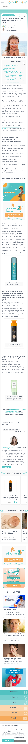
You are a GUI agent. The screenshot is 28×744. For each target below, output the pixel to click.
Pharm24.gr (21, 25)
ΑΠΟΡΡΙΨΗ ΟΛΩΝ (20, 740)
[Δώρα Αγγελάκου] (14, 440)
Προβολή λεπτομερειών (19, 737)
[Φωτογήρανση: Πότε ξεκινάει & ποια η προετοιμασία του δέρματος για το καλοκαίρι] (14, 626)
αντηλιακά (5, 429)
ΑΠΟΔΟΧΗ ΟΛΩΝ (8, 740)
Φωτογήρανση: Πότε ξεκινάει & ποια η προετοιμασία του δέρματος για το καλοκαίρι (14, 635)
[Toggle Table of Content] (22, 63)
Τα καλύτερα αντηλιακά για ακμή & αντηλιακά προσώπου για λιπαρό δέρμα (14, 70)
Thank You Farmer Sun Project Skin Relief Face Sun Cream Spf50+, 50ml (15, 82)
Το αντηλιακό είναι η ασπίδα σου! (11, 65)
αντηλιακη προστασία (14, 429)
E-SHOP (24, 2)
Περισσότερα (6, 467)
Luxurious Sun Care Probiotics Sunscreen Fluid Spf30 (14, 73)
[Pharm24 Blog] (12, 2)
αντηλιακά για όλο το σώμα (12, 412)
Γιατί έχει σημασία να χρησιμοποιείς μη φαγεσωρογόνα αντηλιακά (12, 67)
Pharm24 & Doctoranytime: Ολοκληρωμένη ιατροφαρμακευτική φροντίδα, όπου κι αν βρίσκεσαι (13, 611)
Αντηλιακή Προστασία (8, 15)
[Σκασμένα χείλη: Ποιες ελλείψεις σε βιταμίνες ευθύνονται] (14, 650)
